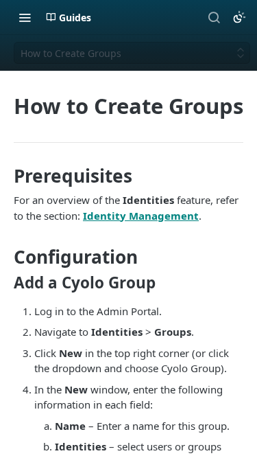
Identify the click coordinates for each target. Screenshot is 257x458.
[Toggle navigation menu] (25, 17)
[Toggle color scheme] (239, 17)
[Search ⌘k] (214, 17)
